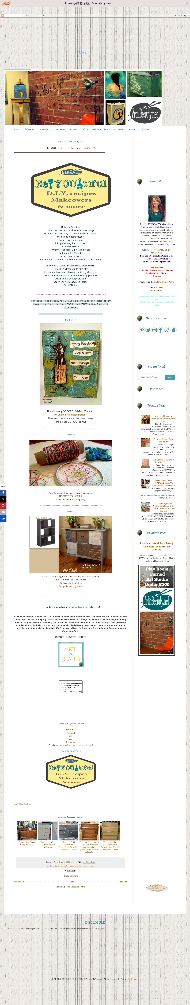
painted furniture (75, 866)
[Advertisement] (83, 29)
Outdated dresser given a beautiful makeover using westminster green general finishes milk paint (89, 847)
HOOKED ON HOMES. (70, 496)
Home (17, 129)
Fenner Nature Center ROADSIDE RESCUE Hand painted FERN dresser (163, 482)
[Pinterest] (3, 505)
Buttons (132, 129)
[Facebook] (3, 493)
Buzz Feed (158, 287)
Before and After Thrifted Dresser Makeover (48, 844)
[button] (95, 3)
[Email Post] (79, 862)
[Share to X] (89, 862)
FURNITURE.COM (155, 259)
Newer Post (19, 882)
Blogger (134, 979)
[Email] (3, 512)
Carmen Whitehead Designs (72, 414)
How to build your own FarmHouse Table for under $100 (163, 418)
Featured (118, 129)
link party (64, 866)
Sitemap (146, 129)
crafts (54, 866)
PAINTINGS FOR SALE (95, 129)
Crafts (73, 129)
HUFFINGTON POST (164, 282)
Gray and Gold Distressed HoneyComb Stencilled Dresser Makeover (68, 846)
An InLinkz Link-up (22, 804)
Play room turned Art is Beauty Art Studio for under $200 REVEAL (156, 546)
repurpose (91, 866)
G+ (70, 736)
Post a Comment (71, 876)
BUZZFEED (156, 290)
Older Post (123, 882)
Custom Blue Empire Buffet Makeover (27, 843)
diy (58, 866)
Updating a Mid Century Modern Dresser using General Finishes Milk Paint (110, 846)
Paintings (60, 129)
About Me (30, 129)
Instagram (70, 742)
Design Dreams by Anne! (71, 586)
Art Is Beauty (59, 862)
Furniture (45, 129)
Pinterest (70, 729)
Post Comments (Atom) (76, 887)
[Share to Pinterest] (94, 862)
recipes (84, 866)
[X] (3, 499)
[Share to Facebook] (91, 862)
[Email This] (84, 862)
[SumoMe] (3, 518)
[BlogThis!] (86, 862)
